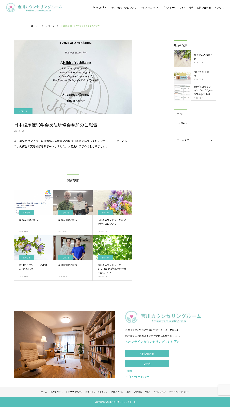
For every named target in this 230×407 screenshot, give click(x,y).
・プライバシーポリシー (137, 376)
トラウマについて (149, 7)
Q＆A (182, 7)
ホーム (44, 392)
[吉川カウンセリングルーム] (34, 7)
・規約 (128, 371)
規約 (191, 7)
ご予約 (147, 363)
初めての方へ (100, 7)
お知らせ (23, 111)
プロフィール (169, 7)
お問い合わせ (204, 7)
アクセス (219, 7)
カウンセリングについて (124, 7)
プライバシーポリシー (179, 392)
